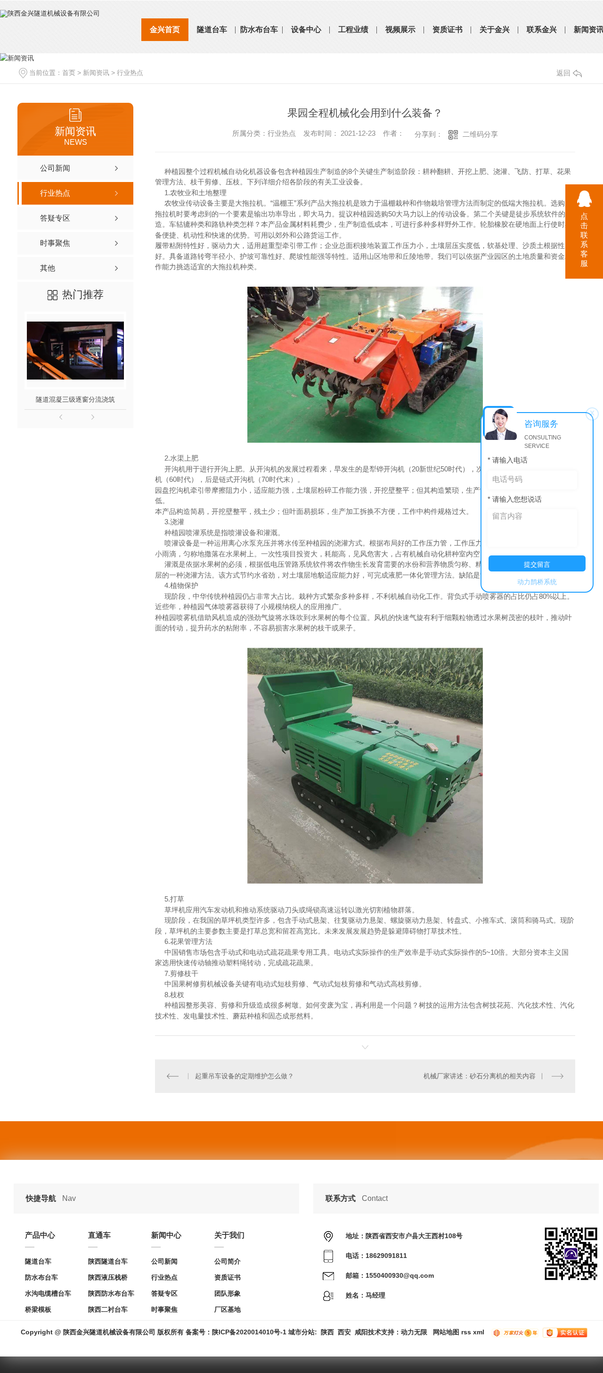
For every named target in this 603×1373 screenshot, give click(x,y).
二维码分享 (480, 134)
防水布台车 (259, 29)
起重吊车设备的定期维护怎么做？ (244, 1076)
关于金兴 (495, 29)
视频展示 (400, 29)
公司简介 (227, 1261)
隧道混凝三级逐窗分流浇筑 (75, 399)
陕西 (327, 1332)
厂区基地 (227, 1309)
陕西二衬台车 (108, 1309)
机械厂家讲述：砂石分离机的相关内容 (480, 1076)
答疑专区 (164, 1293)
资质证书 (447, 29)
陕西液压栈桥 (108, 1277)
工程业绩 (353, 29)
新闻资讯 (96, 72)
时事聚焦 (164, 1309)
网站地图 (446, 1332)
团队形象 (227, 1293)
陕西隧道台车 (108, 1261)
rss (466, 1332)
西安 (344, 1332)
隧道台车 (212, 29)
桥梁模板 (38, 1309)
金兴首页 (165, 29)
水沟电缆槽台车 (48, 1293)
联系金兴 (542, 29)
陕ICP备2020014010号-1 (249, 1332)
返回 (563, 73)
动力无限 (414, 1332)
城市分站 (301, 1332)
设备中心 (306, 29)
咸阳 (361, 1332)
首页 (68, 72)
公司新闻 (164, 1261)
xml (478, 1332)
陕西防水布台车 (111, 1293)
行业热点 (130, 72)
